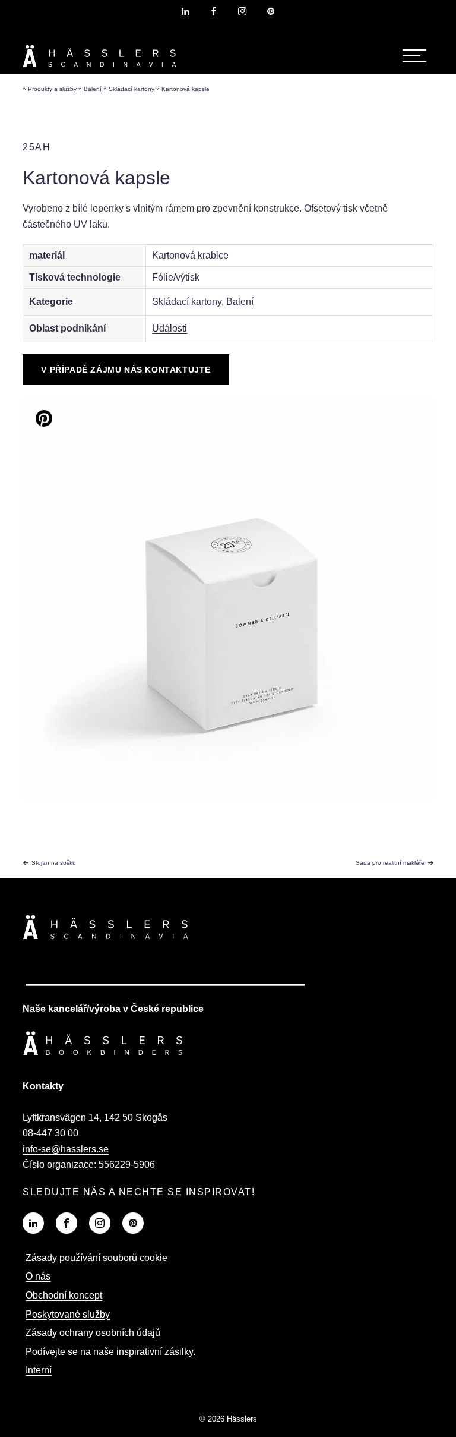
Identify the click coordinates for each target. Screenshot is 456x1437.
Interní (39, 1370)
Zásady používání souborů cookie (96, 1258)
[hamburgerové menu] (414, 56)
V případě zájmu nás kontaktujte (126, 369)
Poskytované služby (68, 1314)
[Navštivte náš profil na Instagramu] (242, 11)
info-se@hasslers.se (66, 1149)
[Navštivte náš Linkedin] (33, 1223)
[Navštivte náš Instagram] (99, 1223)
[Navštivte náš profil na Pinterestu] (271, 11)
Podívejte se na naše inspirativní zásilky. (110, 1352)
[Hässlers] (100, 69)
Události (169, 328)
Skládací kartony (186, 302)
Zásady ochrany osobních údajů (93, 1333)
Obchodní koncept (64, 1295)
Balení (240, 302)
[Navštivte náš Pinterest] (133, 1223)
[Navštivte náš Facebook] (66, 1223)
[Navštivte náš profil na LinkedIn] (185, 11)
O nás (38, 1276)
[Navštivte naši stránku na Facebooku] (214, 11)
